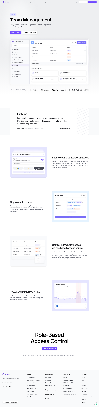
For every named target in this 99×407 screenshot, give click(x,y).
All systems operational (11, 402)
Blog (83, 380)
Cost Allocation (31, 377)
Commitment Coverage (33, 380)
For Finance (30, 391)
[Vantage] (11, 374)
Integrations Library (50, 390)
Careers (84, 385)
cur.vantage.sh (67, 388)
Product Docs (49, 383)
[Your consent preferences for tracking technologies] (96, 404)
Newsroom (85, 394)
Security (84, 399)
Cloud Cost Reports (68, 391)
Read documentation (30, 32)
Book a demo (92, 2)
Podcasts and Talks (87, 397)
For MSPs (30, 397)
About (83, 377)
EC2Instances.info (68, 383)
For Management (32, 394)
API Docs (48, 377)
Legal (83, 402)
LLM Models (66, 385)
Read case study (64, 128)
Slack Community (68, 380)
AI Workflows (31, 385)
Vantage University (50, 385)
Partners (84, 391)
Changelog (48, 380)
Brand (83, 383)
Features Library (49, 394)
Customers (85, 388)
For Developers (31, 388)
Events (65, 377)
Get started (83, 2)
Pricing (47, 398)
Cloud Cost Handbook (69, 394)
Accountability (31, 383)
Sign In (77, 2)
